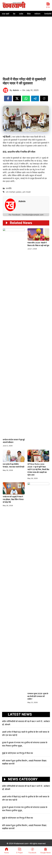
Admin (16, 90)
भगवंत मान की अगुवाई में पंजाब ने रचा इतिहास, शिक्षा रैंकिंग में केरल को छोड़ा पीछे (13, 499)
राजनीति (9, 188)
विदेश (29, 14)
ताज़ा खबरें (5, 14)
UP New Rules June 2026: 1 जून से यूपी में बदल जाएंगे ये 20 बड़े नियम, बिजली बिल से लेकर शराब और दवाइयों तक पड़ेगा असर (38, 469)
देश (14, 14)
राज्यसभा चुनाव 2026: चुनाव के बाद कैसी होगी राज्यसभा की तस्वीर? (37, 696)
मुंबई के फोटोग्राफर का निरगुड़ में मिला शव (17, 753)
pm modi (27, 192)
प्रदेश (21, 14)
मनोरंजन (37, 14)
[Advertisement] (26, 44)
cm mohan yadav (13, 192)
